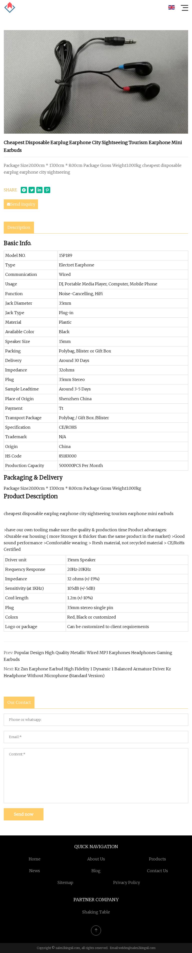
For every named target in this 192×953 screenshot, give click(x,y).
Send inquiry (22, 204)
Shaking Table (96, 911)
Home (34, 858)
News (34, 870)
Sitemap (65, 882)
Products (157, 858)
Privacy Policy (126, 882)
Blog (96, 870)
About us (96, 858)
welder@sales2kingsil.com (137, 948)
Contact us (157, 870)
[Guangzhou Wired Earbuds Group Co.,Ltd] (10, 7)
